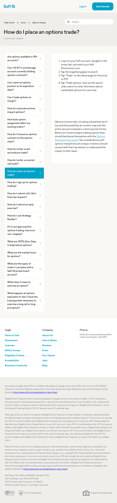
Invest (23, 22)
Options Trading (39, 22)
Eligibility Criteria (14, 355)
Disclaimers (11, 340)
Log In (82, 6)
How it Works (49, 340)
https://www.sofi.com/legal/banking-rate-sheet (35, 392)
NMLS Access (12, 350)
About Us (47, 335)
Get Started (102, 6)
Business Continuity (16, 365)
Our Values (48, 355)
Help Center (9, 22)
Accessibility (12, 360)
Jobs (44, 360)
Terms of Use (12, 335)
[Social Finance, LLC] (9, 6)
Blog (44, 365)
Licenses (9, 345)
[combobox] (91, 21)
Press (45, 350)
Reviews (46, 345)
